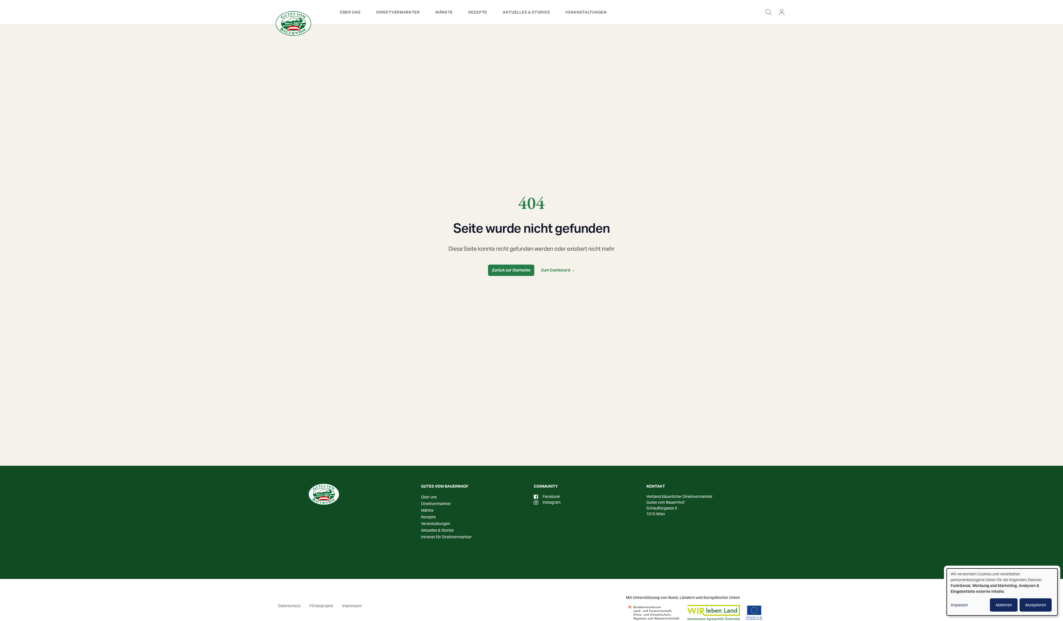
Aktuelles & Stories (526, 12)
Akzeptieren (1035, 604)
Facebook (551, 496)
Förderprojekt (321, 605)
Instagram (552, 502)
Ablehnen (1003, 604)
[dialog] (1002, 591)
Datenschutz (289, 605)
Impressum (352, 605)
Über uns (350, 12)
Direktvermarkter (398, 12)
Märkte (444, 12)
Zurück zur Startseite (511, 270)
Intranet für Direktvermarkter (446, 536)
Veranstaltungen (586, 12)
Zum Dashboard (558, 270)
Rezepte (477, 12)
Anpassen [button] (959, 604)
